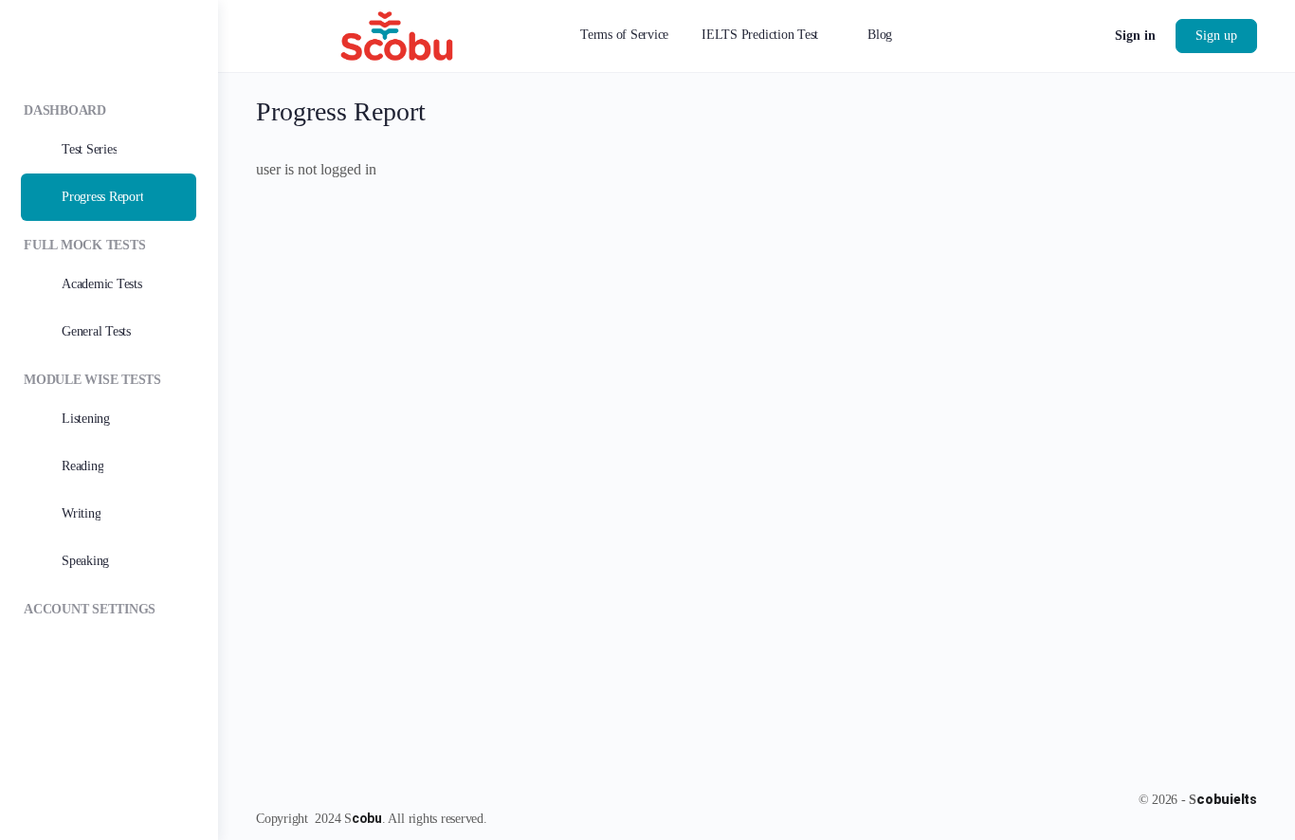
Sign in (1135, 35)
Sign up (1216, 35)
